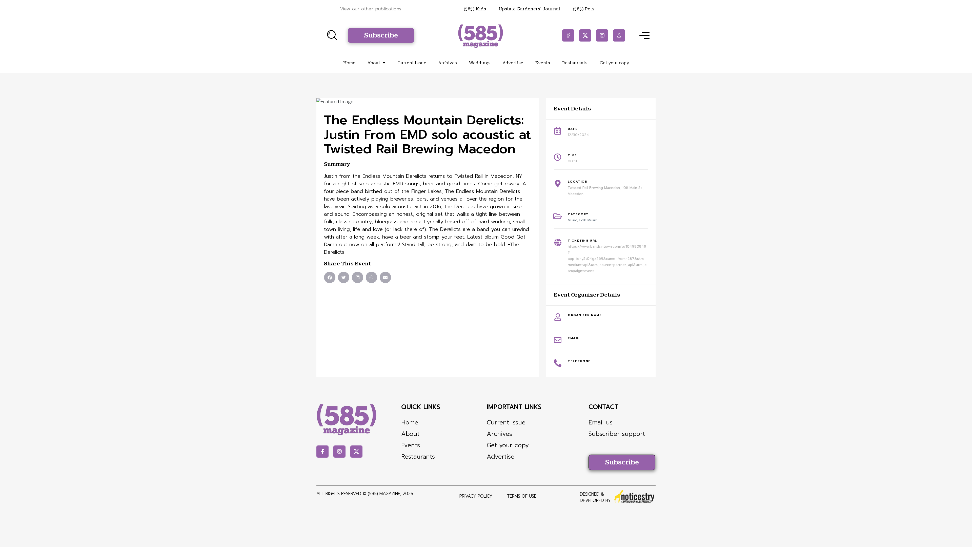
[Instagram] (602, 35)
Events (542, 63)
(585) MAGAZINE (384, 493)
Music (572, 220)
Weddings (480, 63)
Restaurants (575, 63)
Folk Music (588, 220)
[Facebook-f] (568, 35)
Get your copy (614, 63)
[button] (329, 277)
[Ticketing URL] (557, 242)
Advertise (513, 63)
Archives (447, 63)
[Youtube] (619, 35)
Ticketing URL (582, 240)
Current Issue (411, 63)
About (374, 63)
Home (349, 63)
